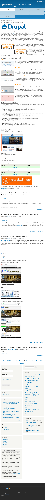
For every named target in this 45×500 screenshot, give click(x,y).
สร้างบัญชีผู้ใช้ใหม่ (7, 379)
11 (32, 360)
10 (29, 360)
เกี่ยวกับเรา (37, 9)
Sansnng (5, 444)
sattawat (9, 194)
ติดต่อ (7, 16)
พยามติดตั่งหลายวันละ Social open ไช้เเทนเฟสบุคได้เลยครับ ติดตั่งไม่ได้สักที (11, 411)
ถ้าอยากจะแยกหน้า (30, 425)
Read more (40, 209)
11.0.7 (27, 174)
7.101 (28, 167)
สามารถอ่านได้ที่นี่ (14, 468)
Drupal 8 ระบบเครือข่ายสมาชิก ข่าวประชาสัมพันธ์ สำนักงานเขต (17, 193)
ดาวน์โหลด (14, 33)
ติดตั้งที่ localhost (29, 420)
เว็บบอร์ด (5, 427)
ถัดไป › (41, 360)
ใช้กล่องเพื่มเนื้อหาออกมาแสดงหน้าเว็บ (32, 410)
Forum (7, 13)
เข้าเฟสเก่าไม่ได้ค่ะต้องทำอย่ (32, 430)
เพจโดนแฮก (7, 240)
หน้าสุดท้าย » (23, 363)
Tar (14, 167)
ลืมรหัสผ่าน (5, 381)
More (19, 420)
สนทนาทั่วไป (4, 220)
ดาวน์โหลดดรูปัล (16, 473)
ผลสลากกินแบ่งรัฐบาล (8, 432)
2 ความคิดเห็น (39, 342)
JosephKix (5, 442)
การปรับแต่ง (3, 257)
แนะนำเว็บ (3, 198)
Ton (8, 254)
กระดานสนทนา (4, 188)
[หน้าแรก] (6, 5)
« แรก (4, 360)
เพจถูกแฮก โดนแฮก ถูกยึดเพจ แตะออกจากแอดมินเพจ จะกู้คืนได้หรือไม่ (19, 214)
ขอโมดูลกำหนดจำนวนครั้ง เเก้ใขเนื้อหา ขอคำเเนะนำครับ (10, 415)
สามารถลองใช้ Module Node (32, 427)
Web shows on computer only (8, 252)
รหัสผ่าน (5, 374)
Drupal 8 (22, 9)
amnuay (8, 216)
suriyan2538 (28, 384)
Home (7, 9)
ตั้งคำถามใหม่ (40, 1)
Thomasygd (5, 439)
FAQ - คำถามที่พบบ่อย (5, 189)
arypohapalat (6, 446)
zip (16, 167)
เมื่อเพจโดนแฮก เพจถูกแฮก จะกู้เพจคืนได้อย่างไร (14, 236)
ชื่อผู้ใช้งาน (5, 369)
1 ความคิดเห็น (39, 231)
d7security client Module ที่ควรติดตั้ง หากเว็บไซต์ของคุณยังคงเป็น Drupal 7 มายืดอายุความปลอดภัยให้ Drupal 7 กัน (11, 404)
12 (36, 360)
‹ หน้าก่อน (9, 360)
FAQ (22, 13)
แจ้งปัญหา (37, 13)
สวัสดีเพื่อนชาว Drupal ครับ (9, 408)
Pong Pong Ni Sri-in (11, 349)
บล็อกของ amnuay (38, 247)
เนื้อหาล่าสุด (6, 429)
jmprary (5, 441)
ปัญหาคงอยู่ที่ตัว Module (31, 422)
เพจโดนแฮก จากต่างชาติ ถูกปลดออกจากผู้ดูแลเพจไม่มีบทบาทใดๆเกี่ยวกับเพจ (21, 347)
